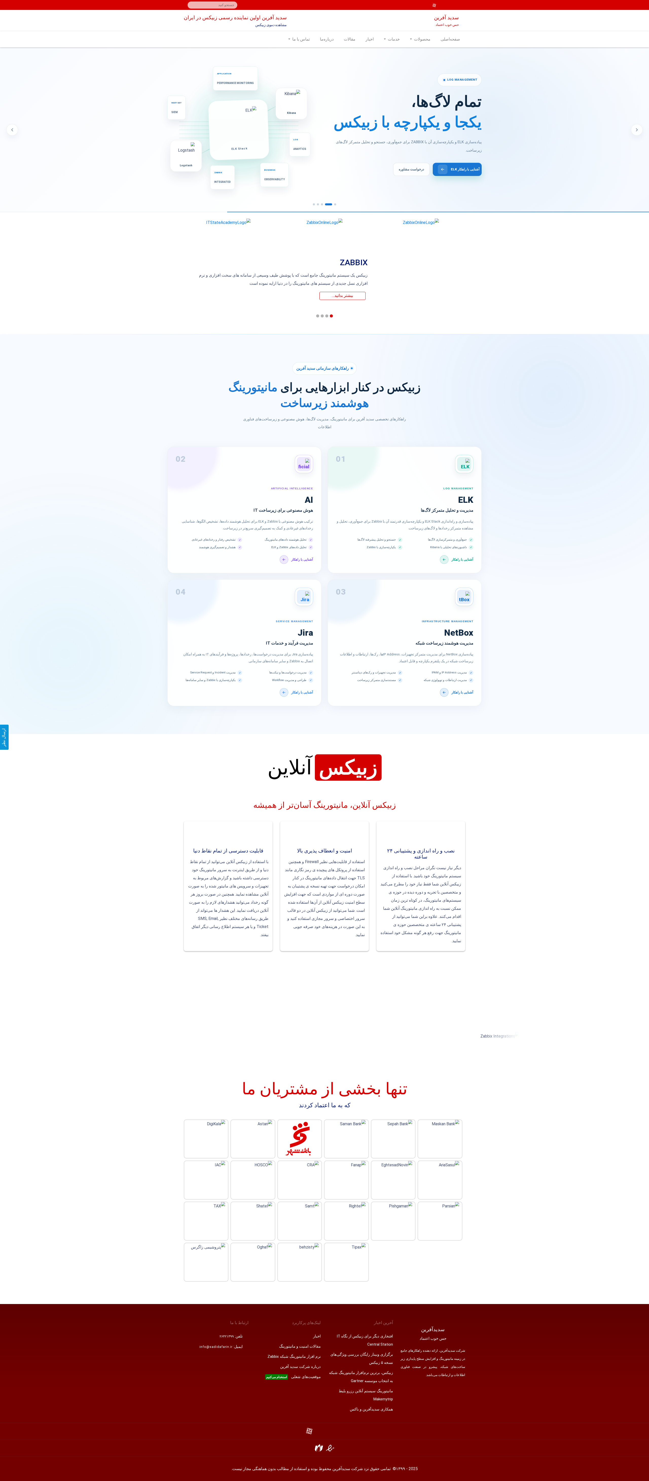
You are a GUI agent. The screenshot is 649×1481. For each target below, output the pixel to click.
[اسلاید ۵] (314, 204)
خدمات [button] (393, 39)
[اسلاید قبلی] (12, 130)
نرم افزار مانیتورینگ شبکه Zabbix (294, 1356)
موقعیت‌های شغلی (293, 1377)
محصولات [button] (421, 39)
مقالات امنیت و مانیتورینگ (300, 1346)
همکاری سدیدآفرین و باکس (371, 1409)
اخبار (370, 39)
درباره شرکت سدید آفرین (300, 1366)
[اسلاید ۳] (324, 204)
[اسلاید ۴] (318, 204)
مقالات (349, 39)
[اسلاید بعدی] (637, 130)
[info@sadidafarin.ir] (455, 5)
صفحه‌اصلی (450, 39)
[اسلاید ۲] (331, 204)
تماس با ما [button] (300, 39)
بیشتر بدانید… (342, 295)
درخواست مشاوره (414, 169)
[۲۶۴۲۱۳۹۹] (461, 5)
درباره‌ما (327, 39)
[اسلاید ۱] (335, 204)
